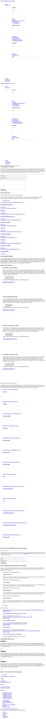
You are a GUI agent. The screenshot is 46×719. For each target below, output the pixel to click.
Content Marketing (16, 22)
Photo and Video (15, 55)
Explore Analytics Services (9, 339)
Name (1, 558)
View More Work (6, 200)
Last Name (2, 176)
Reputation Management (17, 39)
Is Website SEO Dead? (6, 627)
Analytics (14, 19)
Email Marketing (15, 37)
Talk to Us (5, 674)
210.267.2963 (26, 553)
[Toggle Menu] (3, 3)
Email (1, 179)
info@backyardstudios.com (5, 682)
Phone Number (3, 178)
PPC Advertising (15, 38)
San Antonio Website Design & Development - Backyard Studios (12, 709)
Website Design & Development (18, 20)
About (6, 78)
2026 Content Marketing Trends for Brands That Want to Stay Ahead (14, 613)
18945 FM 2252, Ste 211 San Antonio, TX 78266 (5, 687)
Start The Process (5, 605)
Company (2, 561)
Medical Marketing (6, 706)
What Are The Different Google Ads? (9, 620)
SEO (13, 18)
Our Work (7, 79)
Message (2, 189)
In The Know (7, 80)
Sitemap (20, 708)
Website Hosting (15, 21)
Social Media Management (17, 40)
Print (13, 56)
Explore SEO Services (8, 310)
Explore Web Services (8, 282)
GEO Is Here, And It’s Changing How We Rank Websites (12, 634)
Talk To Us (7, 81)
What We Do (7, 5)
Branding (14, 54)
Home (6, 4)
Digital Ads (14, 36)
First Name (2, 175)
